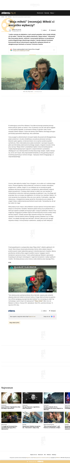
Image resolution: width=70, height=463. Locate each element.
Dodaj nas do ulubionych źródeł (26, 50)
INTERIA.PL (58, 457)
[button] (40, 13)
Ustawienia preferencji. (45, 457)
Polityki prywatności (37, 457)
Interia (2, 16)
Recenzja (9, 16)
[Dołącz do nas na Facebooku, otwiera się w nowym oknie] (52, 316)
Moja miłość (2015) (14, 322)
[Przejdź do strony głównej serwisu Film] (13, 13)
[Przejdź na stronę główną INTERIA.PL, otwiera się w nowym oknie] (6, 13)
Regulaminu (28, 457)
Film (6, 16)
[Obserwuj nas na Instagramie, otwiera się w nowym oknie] (54, 316)
